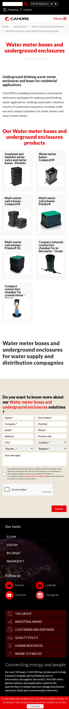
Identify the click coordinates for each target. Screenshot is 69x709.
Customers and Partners (34, 629)
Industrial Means (28, 621)
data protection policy (35, 476)
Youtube (20, 595)
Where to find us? (28, 653)
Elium (11, 537)
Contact (27, 10)
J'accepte (35, 706)
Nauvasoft (15, 561)
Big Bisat (14, 553)
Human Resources (29, 645)
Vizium (12, 545)
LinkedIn (50, 585)
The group (12, 10)
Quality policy (26, 637)
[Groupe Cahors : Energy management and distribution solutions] (16, 18)
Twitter (19, 585)
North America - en (42, 3)
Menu (58, 18)
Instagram (52, 595)
